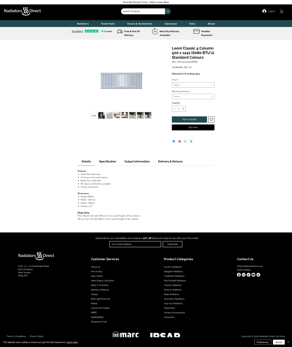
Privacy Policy (36, 336)
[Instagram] (244, 275)
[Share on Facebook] (174, 141)
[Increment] (183, 108)
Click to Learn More (159, 2)
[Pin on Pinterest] (179, 141)
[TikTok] (248, 275)
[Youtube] (253, 275)
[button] (82, 24)
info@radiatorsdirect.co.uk (250, 266)
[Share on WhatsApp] (185, 141)
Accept (279, 342)
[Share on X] (191, 141)
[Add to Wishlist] (211, 119)
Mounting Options (181, 91)
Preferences (263, 342)
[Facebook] (239, 275)
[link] (282, 11)
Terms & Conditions (16, 336)
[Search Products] (168, 11)
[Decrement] (174, 108)
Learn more (72, 342)
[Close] (288, 342)
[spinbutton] (179, 108)
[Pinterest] (258, 275)
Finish (175, 79)
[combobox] (193, 85)
